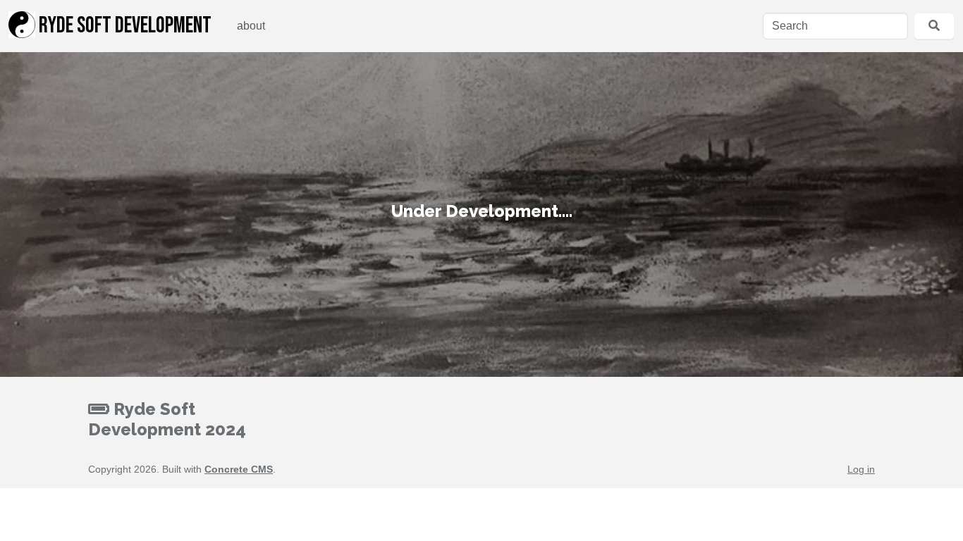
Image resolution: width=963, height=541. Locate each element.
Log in (861, 469)
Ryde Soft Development (123, 25)
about (251, 26)
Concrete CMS (238, 469)
